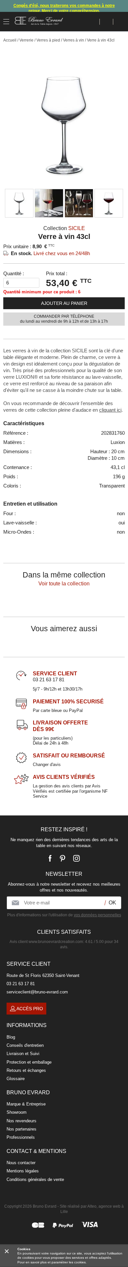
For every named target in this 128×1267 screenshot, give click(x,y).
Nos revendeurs (21, 1120)
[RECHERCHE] (93, 21)
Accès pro (29, 1008)
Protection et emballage (29, 1062)
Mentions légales (23, 1170)
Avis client (46, 941)
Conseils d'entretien (25, 1045)
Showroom (17, 1112)
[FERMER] (7, 1251)
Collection (64, 228)
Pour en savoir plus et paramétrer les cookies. (52, 1262)
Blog (11, 1037)
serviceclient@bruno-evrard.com (37, 991)
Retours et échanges (26, 1070)
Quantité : (13, 273)
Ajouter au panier (64, 303)
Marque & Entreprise (26, 1104)
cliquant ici (110, 410)
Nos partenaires (21, 1129)
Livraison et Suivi (23, 1053)
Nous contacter (21, 1162)
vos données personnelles (97, 915)
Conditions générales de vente (35, 1179)
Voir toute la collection (64, 583)
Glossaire (16, 1078)
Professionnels (21, 1137)
